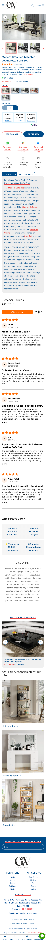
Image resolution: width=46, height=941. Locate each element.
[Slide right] (43, 48)
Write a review (17, 312)
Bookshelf (8, 825)
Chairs (12, 889)
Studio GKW (18, 929)
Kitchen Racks (10, 726)
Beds (13, 877)
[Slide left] (2, 48)
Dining (33, 889)
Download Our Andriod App (23, 149)
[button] (3, 5)
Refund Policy (29, 919)
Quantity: (6, 103)
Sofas (12, 880)
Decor (33, 886)
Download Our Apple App (38, 149)
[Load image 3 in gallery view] (34, 48)
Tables (12, 883)
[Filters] (36, 312)
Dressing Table (10, 775)
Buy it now (33, 134)
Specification (26, 174)
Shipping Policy (16, 923)
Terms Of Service (29, 923)
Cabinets (12, 886)
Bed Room (33, 877)
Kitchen (33, 880)
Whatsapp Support (7, 148)
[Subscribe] (41, 847)
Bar (33, 883)
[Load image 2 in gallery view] (23, 48)
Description (9, 174)
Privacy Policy (17, 919)
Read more (28, 74)
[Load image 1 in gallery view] (11, 48)
